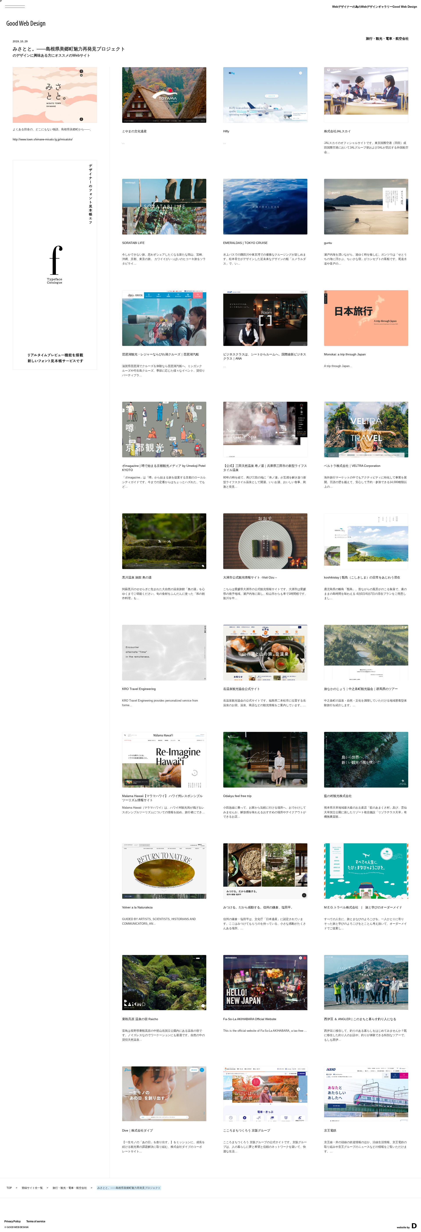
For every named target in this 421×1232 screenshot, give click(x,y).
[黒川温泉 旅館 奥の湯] (164, 567)
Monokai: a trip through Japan (345, 354)
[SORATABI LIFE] (164, 233)
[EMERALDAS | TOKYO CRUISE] (265, 233)
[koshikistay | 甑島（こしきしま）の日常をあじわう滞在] (366, 567)
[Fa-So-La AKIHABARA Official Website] (265, 1008)
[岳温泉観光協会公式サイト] (265, 679)
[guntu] (366, 233)
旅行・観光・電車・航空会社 (387, 38)
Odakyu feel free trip (237, 796)
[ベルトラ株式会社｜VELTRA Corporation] (366, 456)
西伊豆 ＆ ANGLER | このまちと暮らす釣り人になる (360, 1019)
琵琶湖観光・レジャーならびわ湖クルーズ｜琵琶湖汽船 (160, 354)
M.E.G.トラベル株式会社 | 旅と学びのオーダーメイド (363, 907)
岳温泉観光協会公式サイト (241, 689)
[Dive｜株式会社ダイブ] (164, 1119)
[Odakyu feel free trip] (265, 786)
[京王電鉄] (366, 1119)
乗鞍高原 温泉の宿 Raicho (140, 1019)
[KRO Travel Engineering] (164, 679)
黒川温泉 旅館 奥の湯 (137, 577)
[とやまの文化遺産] (164, 121)
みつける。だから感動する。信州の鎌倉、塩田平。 (258, 907)
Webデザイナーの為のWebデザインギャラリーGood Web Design (374, 6)
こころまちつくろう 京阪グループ (246, 1130)
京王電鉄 (330, 1130)
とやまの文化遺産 (134, 131)
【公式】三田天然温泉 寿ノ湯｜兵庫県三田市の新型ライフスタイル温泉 (265, 468)
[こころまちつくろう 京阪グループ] (265, 1119)
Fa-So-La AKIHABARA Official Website (249, 1019)
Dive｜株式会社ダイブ (137, 1130)
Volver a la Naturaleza (137, 907)
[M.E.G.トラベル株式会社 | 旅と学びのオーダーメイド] (366, 897)
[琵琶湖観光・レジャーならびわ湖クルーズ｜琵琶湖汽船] (164, 344)
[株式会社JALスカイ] (366, 121)
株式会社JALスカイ (337, 131)
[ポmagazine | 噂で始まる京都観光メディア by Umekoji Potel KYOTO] (164, 456)
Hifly (226, 131)
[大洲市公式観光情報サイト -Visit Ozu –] (265, 567)
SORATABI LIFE (133, 243)
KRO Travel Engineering (139, 689)
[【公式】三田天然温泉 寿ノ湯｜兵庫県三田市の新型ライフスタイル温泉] (265, 456)
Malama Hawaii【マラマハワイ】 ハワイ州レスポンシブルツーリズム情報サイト (162, 798)
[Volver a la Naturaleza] (164, 897)
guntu (328, 243)
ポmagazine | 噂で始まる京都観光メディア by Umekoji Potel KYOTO (163, 468)
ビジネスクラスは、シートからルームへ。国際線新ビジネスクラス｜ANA (264, 356)
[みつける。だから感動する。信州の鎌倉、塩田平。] (265, 897)
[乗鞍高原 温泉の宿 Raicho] (164, 1008)
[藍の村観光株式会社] (366, 786)
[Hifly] (265, 121)
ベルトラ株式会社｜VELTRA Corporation (352, 465)
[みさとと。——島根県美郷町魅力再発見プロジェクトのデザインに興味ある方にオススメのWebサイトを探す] (55, 121)
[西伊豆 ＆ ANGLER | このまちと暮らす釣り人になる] (366, 1008)
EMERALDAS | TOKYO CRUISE (245, 243)
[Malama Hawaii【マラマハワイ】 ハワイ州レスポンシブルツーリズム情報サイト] (164, 786)
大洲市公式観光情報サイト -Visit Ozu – (250, 577)
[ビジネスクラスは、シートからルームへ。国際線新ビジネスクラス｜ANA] (265, 344)
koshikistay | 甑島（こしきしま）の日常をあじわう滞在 (362, 577)
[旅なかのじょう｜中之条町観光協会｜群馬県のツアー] (366, 679)
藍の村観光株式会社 (338, 796)
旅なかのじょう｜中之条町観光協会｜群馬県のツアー (361, 689)
